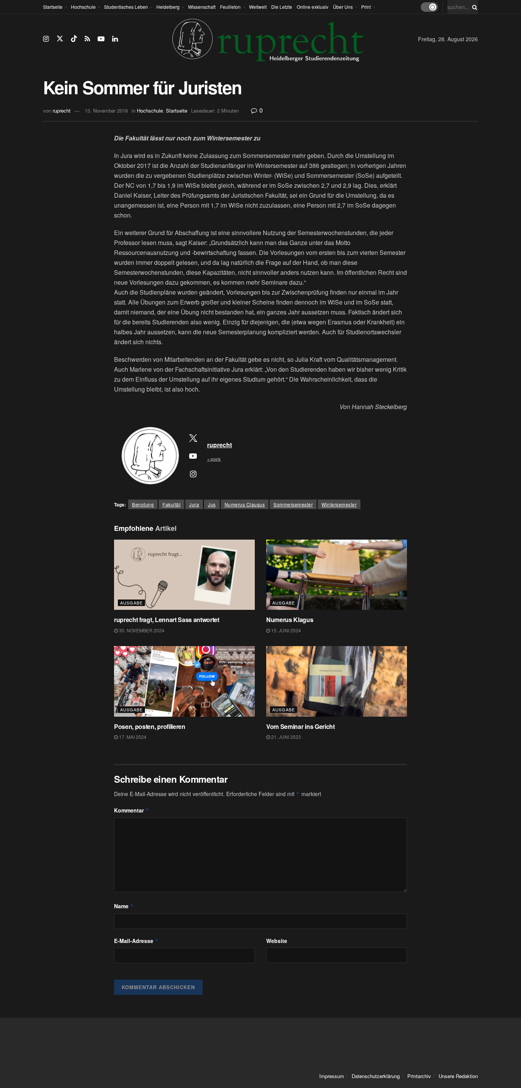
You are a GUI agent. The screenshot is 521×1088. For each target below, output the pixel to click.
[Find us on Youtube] (101, 39)
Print (366, 6)
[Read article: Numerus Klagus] (336, 575)
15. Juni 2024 (285, 630)
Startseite (53, 6)
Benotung (143, 504)
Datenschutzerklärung (376, 1076)
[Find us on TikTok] (74, 38)
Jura (194, 504)
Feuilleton (230, 6)
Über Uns (343, 6)
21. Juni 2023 (285, 736)
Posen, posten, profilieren (149, 726)
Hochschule (83, 6)
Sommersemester (293, 504)
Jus (212, 504)
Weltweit (258, 6)
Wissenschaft (201, 6)
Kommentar (131, 810)
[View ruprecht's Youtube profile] (193, 455)
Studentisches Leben (126, 6)
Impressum (331, 1076)
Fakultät (171, 504)
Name (124, 906)
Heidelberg (168, 6)
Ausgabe (131, 603)
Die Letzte (281, 6)
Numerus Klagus (290, 619)
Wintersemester (339, 504)
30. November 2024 (141, 630)
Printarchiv (419, 1076)
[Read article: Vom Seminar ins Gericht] (336, 681)
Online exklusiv (312, 6)
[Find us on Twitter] (59, 38)
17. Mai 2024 (132, 736)
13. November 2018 (106, 110)
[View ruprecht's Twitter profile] (193, 437)
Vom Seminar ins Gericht (300, 726)
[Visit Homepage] (268, 39)
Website (276, 941)
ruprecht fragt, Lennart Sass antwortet (166, 619)
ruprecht (62, 110)
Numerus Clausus (245, 504)
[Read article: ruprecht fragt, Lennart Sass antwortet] (184, 575)
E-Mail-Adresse (136, 941)
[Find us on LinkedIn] (115, 39)
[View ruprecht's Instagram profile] (193, 473)
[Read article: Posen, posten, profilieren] (184, 681)
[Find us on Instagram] (46, 39)
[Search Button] (473, 7)
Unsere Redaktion (458, 1076)
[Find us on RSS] (87, 39)
